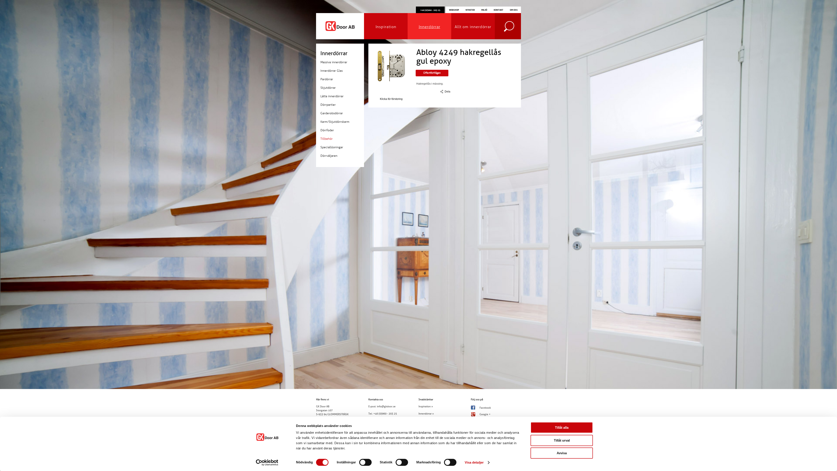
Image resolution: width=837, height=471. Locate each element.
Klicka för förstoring (391, 99)
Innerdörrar (429, 26)
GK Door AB (340, 26)
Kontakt (498, 9)
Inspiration (386, 26)
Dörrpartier (328, 105)
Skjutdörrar (328, 88)
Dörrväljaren (328, 156)
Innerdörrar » (426, 413)
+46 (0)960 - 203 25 (385, 413)
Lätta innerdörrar (332, 96)
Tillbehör (326, 139)
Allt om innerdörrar (473, 26)
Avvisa (562, 453)
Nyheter (470, 9)
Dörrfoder (327, 130)
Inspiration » (425, 406)
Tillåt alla (561, 427)
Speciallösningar (331, 147)
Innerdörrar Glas (331, 71)
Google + (485, 414)
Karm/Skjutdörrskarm (334, 122)
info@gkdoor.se (386, 406)
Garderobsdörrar (331, 113)
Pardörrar (326, 79)
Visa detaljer (474, 462)
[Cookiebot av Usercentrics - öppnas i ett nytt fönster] (267, 462)
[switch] (365, 462)
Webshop (454, 9)
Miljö (484, 9)
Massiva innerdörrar (333, 62)
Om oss (514, 9)
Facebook (485, 408)
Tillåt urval (562, 440)
